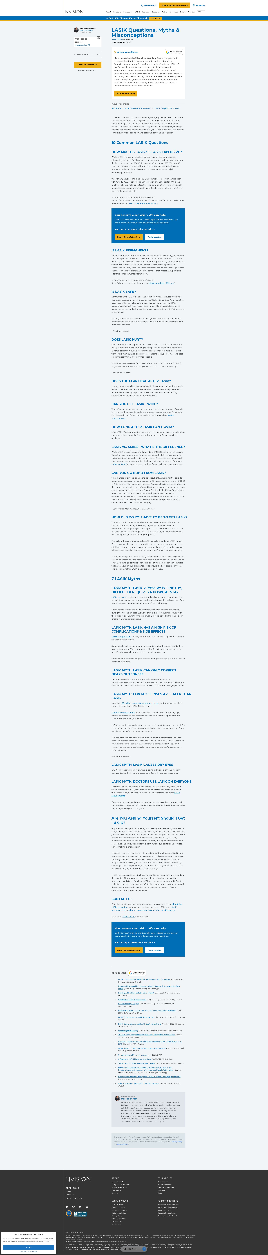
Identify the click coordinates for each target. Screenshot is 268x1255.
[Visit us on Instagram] (73, 1207)
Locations (117, 12)
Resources (173, 12)
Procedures (127, 12)
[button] (53, 1234)
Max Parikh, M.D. (86, 30)
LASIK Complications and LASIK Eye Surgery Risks (139, 1024)
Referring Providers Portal (167, 1216)
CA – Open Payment (119, 1210)
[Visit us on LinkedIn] (87, 1207)
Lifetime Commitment (166, 1187)
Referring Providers (187, 12)
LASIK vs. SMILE (119, 464)
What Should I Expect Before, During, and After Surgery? (142, 1048)
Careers (68, 1192)
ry (137, 1031)
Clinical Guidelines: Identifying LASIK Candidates (138, 1084)
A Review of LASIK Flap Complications (134, 1059)
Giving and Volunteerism (121, 1185)
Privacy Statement (32, 1251)
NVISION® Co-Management (168, 1207)
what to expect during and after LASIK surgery (152, 910)
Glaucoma (156, 12)
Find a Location (155, 237)
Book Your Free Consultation (175, 5)
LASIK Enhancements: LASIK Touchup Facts (136, 1017)
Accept (29, 1247)
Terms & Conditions (119, 1219)
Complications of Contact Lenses (132, 1055)
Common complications (123, 712)
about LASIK (128, 916)
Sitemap (115, 1193)
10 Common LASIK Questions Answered (130, 108)
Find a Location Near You (87, 70)
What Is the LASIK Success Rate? (132, 1000)
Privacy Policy (177, 1142)
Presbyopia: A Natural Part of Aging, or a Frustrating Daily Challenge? (147, 1011)
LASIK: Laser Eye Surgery (128, 1004)
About (108, 12)
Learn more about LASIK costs (143, 203)
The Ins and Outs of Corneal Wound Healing (136, 1063)
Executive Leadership (119, 1187)
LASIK (137, 12)
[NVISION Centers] (79, 1179)
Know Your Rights (118, 1207)
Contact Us (70, 1195)
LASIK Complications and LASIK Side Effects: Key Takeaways (144, 979)
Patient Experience (165, 1185)
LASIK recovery (118, 597)
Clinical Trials (116, 1190)
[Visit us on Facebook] (67, 1207)
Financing (161, 1190)
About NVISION (117, 1182)
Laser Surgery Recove (127, 1031)
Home (113, 39)
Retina (164, 12)
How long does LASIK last (161, 283)
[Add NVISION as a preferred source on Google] (174, 52)
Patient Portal (163, 1182)
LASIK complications (121, 636)
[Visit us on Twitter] (80, 1207)
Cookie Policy (23, 1251)
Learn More (155, 18)
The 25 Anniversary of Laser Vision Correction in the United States (146, 1035)
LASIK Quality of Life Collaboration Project (136, 993)
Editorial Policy (122, 1144)
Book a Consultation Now (128, 237)
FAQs (160, 1193)
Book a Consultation (88, 65)
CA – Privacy (116, 1224)
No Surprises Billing (119, 1213)
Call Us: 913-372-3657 (74, 1198)
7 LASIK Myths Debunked (166, 108)
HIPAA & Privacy (118, 1205)
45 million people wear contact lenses (140, 703)
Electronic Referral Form (166, 1213)
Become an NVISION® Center (169, 1205)
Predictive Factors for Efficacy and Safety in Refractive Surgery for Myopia (149, 1077)
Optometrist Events (165, 1210)
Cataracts (145, 12)
